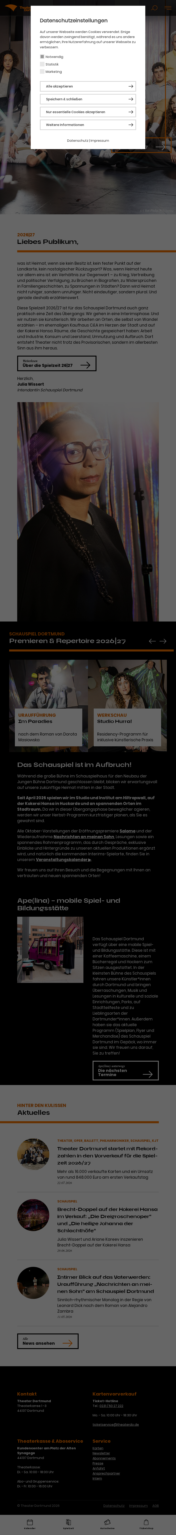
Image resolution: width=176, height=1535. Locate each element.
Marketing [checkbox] (54, 71)
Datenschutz (77, 140)
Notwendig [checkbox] (54, 57)
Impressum (100, 140)
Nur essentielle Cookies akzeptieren (75, 112)
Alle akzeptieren (59, 86)
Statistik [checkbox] (52, 64)
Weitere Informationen (65, 125)
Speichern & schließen (64, 99)
